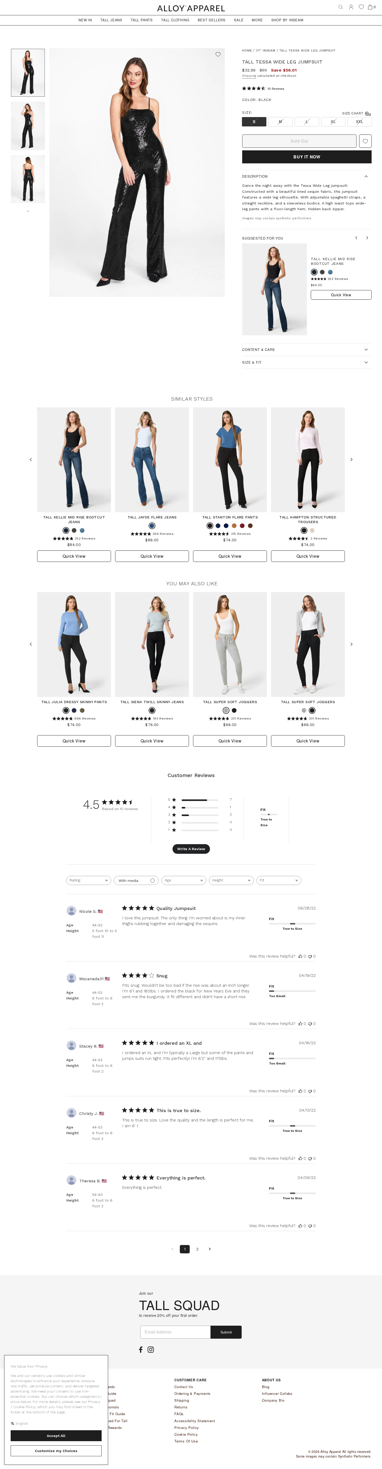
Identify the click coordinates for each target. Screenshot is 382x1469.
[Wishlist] (361, 7)
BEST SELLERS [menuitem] (212, 19)
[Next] (27, 209)
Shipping (249, 76)
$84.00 (316, 285)
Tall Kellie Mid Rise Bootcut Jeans (333, 261)
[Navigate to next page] (210, 1249)
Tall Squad (107, 1400)
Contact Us (183, 1386)
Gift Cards (106, 1386)
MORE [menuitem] (257, 19)
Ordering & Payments (192, 1393)
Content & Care (258, 349)
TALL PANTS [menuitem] (142, 19)
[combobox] (88, 880)
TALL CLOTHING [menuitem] (175, 19)
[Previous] (357, 238)
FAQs (179, 1413)
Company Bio (273, 1400)
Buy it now (306, 157)
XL (333, 121)
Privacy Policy (186, 1427)
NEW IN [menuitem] (85, 19)
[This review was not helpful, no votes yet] (310, 956)
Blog (265, 1386)
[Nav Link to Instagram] (152, 1351)
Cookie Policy (186, 1434)
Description (255, 176)
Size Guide (107, 1393)
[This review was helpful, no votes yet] (300, 956)
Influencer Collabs (277, 1393)
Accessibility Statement (194, 1420)
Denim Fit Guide (111, 1413)
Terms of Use (186, 1441)
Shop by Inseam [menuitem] (287, 19)
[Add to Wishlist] (218, 55)
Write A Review (191, 849)
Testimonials (108, 1406)
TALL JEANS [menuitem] (111, 19)
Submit (226, 1332)
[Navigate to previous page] (172, 1249)
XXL (360, 121)
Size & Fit (252, 362)
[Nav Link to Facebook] (142, 1351)
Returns (181, 1406)
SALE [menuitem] (238, 19)
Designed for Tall (113, 1420)
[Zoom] (137, 172)
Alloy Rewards (110, 1427)
